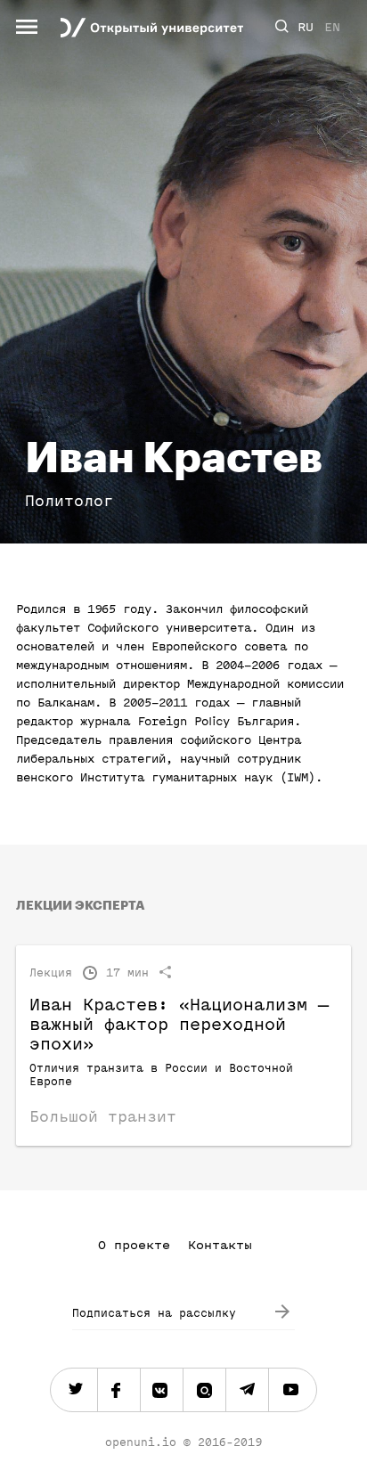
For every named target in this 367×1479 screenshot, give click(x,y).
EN (332, 27)
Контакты (220, 1245)
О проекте (134, 1245)
